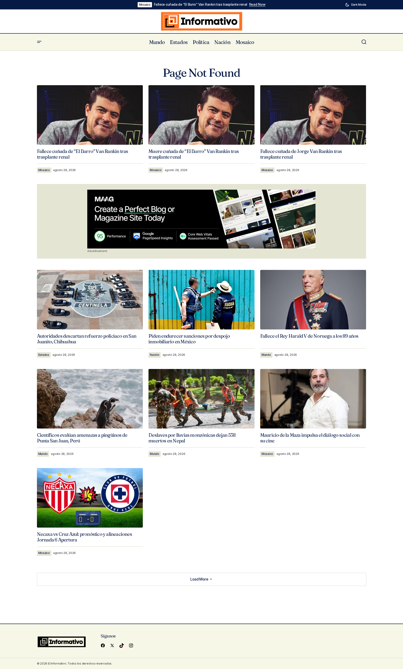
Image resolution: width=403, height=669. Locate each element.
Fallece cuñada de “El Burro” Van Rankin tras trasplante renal (200, 4)
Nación (154, 355)
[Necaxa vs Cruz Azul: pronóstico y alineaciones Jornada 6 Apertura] (90, 498)
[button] (355, 4)
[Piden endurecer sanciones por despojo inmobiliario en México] (201, 300)
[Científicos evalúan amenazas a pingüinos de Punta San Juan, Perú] (90, 399)
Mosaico (145, 4)
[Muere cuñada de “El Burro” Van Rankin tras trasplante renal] (201, 115)
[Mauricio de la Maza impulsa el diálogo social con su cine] (313, 399)
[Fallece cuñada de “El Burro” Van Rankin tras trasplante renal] (90, 115)
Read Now (257, 4)
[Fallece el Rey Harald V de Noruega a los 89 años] (313, 299)
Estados (43, 355)
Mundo (266, 355)
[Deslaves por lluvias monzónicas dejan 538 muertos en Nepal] (201, 399)
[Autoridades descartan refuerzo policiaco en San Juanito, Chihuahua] (90, 299)
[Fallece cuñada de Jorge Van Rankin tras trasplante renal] (313, 115)
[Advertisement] (201, 219)
